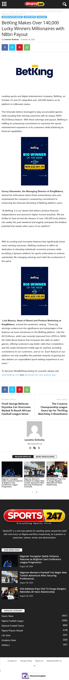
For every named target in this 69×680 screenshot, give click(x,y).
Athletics (6, 645)
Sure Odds (42, 17)
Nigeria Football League (12, 621)
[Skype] (35, 448)
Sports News (30, 17)
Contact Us (12, 661)
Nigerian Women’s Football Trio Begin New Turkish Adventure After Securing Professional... (43, 575)
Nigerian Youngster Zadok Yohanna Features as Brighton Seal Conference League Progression (12, 483)
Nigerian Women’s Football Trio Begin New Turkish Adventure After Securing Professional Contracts (34, 483)
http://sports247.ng (34, 444)
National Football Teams (13, 626)
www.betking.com (10, 375)
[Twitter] (12, 47)
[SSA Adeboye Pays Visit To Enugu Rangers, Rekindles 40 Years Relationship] (57, 469)
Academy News (9, 640)
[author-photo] (34, 429)
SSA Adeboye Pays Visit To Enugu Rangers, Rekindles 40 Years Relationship (56, 482)
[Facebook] (5, 47)
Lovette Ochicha (11, 39)
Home (4, 11)
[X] (39, 448)
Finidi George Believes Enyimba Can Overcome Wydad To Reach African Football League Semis (16, 408)
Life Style (6, 635)
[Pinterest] (19, 47)
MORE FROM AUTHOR (45, 456)
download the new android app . (40, 375)
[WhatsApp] (27, 47)
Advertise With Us (54, 661)
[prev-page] (32, 492)
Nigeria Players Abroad (18, 11)
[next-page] (36, 492)
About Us (39, 661)
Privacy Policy (26, 661)
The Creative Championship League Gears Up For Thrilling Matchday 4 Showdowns (52, 408)
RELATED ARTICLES (23, 456)
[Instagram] (30, 448)
